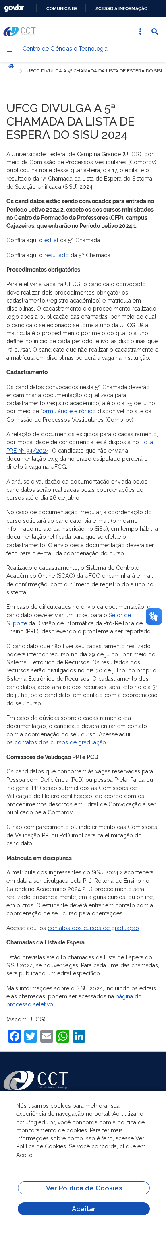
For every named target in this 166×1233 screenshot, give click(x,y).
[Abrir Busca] (155, 31)
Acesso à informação (121, 8)
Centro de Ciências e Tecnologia (65, 48)
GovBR (14, 8)
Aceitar (84, 1209)
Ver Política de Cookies (84, 1188)
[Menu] (9, 49)
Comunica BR (61, 8)
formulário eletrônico (68, 411)
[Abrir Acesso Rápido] (140, 31)
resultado (56, 255)
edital (51, 240)
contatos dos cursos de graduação (60, 742)
